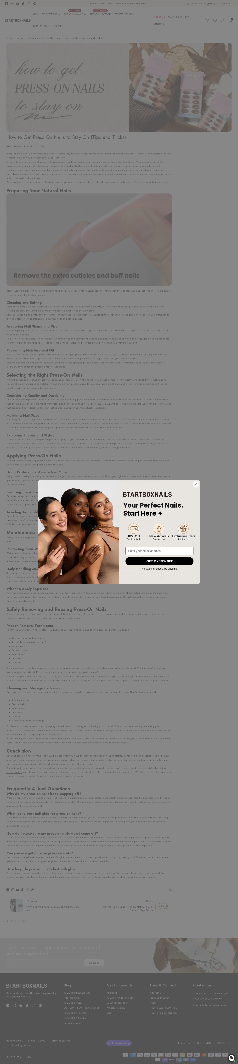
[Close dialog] (196, 484)
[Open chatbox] (231, 1058)
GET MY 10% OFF (159, 561)
